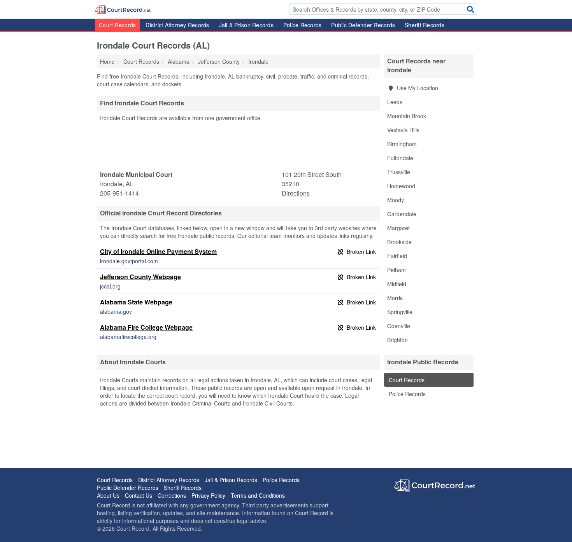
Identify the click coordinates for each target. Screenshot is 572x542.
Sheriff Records (424, 25)
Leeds (394, 102)
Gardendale (401, 214)
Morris (395, 298)
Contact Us (138, 495)
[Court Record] (123, 9)
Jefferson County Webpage (140, 276)
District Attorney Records (177, 25)
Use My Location (416, 88)
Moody (395, 200)
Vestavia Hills (403, 130)
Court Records (117, 25)
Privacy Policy (208, 495)
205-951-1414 (119, 193)
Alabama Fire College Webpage (146, 327)
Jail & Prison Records (246, 25)
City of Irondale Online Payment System (158, 251)
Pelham (396, 270)
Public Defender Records (363, 25)
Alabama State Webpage (136, 301)
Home (107, 61)
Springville (399, 312)
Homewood (401, 186)
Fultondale (400, 158)
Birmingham (402, 144)
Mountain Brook (406, 116)
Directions (296, 193)
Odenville (398, 326)
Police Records (302, 25)
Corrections (172, 495)
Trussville (398, 172)
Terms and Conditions (258, 495)
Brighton (397, 340)
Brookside (399, 242)
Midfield (396, 284)
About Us (108, 495)
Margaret (398, 228)
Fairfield (397, 256)
